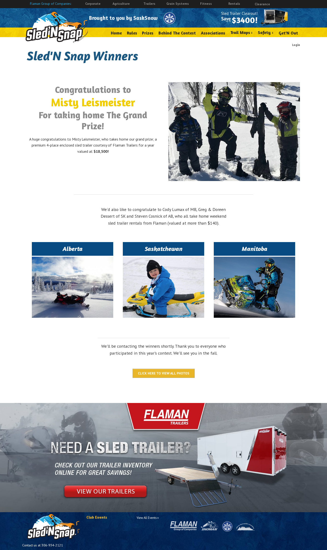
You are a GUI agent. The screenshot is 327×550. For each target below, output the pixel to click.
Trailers (149, 3)
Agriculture (121, 3)
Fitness (206, 3)
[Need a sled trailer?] (163, 455)
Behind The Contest (177, 32)
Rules (132, 32)
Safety (264, 32)
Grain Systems (177, 3)
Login (296, 45)
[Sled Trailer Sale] (254, 18)
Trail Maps (240, 32)
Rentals (234, 3)
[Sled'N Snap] (57, 26)
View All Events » (148, 518)
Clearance (262, 4)
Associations (213, 32)
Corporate (93, 3)
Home (116, 32)
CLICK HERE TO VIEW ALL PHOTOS (163, 373)
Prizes (147, 32)
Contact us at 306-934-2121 (42, 545)
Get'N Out (288, 32)
